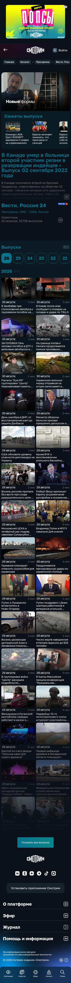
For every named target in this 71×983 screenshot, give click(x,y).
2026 (17, 271)
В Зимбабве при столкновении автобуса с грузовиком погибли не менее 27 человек (17, 310)
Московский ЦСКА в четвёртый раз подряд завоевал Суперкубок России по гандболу (15, 533)
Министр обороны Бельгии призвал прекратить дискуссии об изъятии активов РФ (52, 422)
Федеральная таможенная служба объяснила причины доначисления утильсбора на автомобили (52, 794)
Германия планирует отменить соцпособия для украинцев (17, 568)
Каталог (25, 61)
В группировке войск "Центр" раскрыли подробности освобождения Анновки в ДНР (17, 682)
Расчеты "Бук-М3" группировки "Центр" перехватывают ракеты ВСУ (15, 385)
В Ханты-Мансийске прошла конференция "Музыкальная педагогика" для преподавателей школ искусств (50, 684)
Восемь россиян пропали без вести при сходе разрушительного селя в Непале (17, 496)
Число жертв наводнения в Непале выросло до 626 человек (52, 642)
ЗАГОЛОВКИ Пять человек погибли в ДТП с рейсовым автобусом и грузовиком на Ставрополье (17, 349)
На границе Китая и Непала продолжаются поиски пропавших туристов (50, 347)
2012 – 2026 (28, 212)
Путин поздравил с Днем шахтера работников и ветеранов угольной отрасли (51, 607)
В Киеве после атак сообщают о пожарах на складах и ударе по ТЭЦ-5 (52, 309)
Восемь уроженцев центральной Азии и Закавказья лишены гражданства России (14, 644)
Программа (43, 61)
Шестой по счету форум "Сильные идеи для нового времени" (16, 754)
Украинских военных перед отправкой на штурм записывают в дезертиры (49, 385)
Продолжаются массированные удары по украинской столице (52, 568)
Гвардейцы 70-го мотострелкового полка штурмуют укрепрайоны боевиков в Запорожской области (52, 720)
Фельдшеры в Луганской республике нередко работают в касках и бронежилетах (17, 718)
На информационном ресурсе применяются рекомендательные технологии (27, 953)
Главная (9, 61)
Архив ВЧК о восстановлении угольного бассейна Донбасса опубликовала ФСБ (51, 460)
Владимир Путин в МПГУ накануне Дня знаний (51, 530)
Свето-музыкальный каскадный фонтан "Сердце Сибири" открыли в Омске (18, 792)
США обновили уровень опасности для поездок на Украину (18, 457)
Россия (43, 212)
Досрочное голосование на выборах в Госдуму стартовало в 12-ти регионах (51, 829)
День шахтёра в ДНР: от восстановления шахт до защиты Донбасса (16, 420)
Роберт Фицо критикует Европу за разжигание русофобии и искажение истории (51, 496)
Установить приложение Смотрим (35, 888)
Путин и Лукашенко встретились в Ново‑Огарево (13, 605)
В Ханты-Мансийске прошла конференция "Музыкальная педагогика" (15, 829)
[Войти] (55, 50)
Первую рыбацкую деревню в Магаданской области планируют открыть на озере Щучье (51, 755)
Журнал (11, 927)
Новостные (9, 217)
